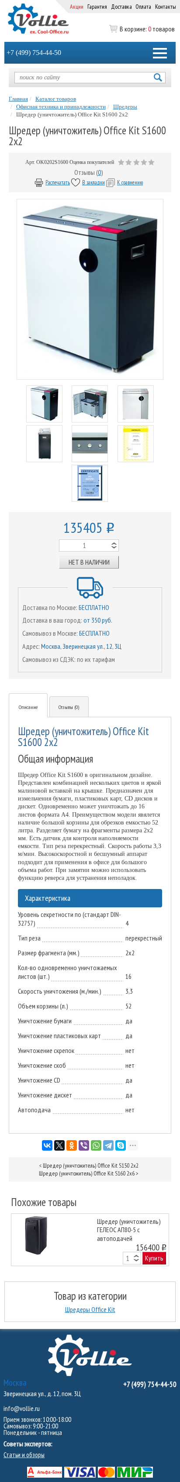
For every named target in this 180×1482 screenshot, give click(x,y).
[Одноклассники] (71, 1145)
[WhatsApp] (96, 1145)
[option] (90, 1239)
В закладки (93, 182)
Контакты (165, 6)
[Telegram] (108, 1145)
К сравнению (130, 182)
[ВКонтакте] (47, 1145)
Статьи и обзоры (24, 1455)
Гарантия (97, 6)
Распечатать (57, 182)
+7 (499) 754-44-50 (34, 52)
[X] (59, 1145)
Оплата (143, 6)
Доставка (121, 6)
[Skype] (120, 1145)
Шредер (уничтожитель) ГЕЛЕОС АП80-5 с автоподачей (129, 1229)
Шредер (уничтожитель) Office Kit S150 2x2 (90, 1165)
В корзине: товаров (147, 28)
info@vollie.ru (21, 1408)
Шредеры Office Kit (90, 1309)
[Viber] (84, 1145)
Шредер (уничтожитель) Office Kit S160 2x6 (87, 1173)
